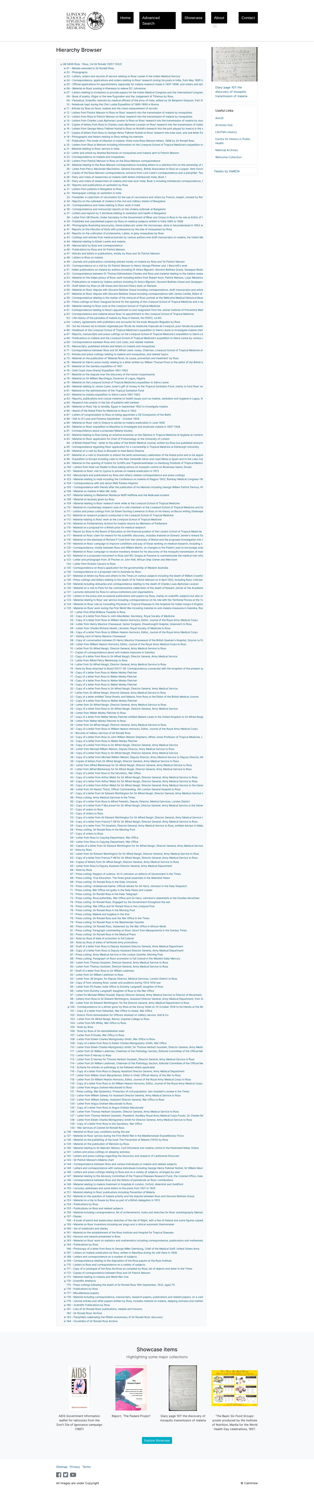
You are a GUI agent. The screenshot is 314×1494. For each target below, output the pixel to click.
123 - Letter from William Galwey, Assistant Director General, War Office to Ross (117, 1099)
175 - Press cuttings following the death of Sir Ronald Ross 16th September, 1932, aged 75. (121, 1284)
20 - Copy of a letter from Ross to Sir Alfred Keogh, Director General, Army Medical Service (124, 688)
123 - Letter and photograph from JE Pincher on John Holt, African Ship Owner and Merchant (122, 559)
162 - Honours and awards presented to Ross (93, 1236)
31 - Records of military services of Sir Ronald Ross (100, 732)
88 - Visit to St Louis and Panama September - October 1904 (103, 418)
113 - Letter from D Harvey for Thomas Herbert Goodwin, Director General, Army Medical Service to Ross (132, 1059)
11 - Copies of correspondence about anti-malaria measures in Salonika (112, 652)
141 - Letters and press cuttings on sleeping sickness (98, 1151)
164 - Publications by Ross (82, 1244)
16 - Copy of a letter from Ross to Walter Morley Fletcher (103, 672)
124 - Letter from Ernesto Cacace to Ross (91, 563)
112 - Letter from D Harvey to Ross (90, 1055)
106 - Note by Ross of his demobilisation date (97, 1030)
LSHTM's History (226, 132)
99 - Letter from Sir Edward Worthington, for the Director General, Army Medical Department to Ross (129, 1002)
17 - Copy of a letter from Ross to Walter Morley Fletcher (103, 676)
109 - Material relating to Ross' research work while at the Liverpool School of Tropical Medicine (123, 503)
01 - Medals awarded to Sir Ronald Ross (90, 68)
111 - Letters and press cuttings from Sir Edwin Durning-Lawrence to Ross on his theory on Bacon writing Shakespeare (137, 511)
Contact (248, 18)
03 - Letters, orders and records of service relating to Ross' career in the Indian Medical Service (123, 76)
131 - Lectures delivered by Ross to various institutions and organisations (110, 591)
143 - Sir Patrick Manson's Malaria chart (90, 1159)
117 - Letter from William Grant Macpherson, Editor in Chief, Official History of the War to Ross (125, 1075)
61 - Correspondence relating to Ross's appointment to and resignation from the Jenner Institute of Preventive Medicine (138, 309)
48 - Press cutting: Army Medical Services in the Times (102, 797)
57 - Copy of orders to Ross (86, 833)
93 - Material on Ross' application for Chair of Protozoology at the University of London (118, 438)
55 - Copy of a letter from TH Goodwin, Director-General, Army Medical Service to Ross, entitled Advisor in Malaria (138, 825)
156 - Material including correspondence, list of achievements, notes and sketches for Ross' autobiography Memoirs (135, 1212)
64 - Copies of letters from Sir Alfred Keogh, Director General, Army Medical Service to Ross (124, 861)
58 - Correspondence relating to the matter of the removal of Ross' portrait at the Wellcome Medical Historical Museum (137, 297)
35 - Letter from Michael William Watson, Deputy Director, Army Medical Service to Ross (122, 748)
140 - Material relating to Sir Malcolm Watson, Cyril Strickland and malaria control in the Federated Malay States (133, 1147)
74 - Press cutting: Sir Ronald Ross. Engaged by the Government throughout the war (120, 902)
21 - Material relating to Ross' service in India (93, 148)
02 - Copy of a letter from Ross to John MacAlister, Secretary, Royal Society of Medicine (122, 616)
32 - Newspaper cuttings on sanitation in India (94, 192)
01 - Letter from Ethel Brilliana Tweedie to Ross (97, 612)
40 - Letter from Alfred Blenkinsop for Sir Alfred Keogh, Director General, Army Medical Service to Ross (131, 765)
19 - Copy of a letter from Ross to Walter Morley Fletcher (103, 684)
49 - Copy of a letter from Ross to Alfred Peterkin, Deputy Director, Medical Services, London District (130, 801)
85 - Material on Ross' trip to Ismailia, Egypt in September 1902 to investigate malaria (117, 406)
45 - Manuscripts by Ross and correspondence (94, 245)
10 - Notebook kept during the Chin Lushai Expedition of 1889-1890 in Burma (113, 104)
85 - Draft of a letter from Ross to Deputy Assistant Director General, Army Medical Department (126, 946)
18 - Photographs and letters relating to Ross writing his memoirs (105, 136)
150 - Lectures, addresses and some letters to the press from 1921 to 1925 (111, 1188)
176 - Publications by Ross (82, 1288)
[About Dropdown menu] (215, 25)
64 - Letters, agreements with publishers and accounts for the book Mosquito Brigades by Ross (123, 321)
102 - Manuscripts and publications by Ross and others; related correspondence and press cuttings (126, 475)
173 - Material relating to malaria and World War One (97, 1276)
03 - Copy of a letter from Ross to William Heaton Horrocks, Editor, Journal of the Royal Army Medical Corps (134, 620)
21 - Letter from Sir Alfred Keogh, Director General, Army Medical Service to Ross (118, 692)
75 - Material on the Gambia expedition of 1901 (94, 366)
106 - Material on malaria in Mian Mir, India (91, 491)
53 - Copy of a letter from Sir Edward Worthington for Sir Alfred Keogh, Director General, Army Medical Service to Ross (140, 817)
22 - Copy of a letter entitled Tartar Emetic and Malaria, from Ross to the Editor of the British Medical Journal (134, 696)
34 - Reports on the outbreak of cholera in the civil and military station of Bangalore (116, 201)
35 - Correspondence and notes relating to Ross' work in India (103, 205)
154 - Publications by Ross (82, 1204)
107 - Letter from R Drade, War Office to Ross (97, 1035)
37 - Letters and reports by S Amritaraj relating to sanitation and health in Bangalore (116, 213)
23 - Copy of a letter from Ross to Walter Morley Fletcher (103, 700)
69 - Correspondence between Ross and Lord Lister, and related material (110, 342)
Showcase (193, 18)
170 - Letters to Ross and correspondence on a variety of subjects (106, 1264)
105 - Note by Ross (81, 1026)
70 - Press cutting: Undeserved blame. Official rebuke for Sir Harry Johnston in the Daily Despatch (128, 886)
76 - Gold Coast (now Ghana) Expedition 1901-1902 (97, 370)
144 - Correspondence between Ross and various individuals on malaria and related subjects (122, 1164)
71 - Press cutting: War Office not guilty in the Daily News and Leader (111, 890)
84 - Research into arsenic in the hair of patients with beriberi (103, 402)
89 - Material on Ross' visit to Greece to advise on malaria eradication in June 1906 (116, 422)
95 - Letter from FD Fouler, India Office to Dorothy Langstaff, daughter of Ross (116, 986)
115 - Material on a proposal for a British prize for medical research (106, 527)
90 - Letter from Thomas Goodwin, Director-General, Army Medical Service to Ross (119, 966)
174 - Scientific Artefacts (81, 1280)
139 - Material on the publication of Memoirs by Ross (98, 1143)
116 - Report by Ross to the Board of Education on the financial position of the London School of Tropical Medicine (134, 531)
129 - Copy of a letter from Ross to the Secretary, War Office (106, 1123)
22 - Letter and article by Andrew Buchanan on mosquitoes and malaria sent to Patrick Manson (123, 152)
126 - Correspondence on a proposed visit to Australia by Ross (104, 571)
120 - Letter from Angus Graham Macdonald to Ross (101, 1087)
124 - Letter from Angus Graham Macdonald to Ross (101, 1103)
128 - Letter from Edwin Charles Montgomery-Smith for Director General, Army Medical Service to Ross (131, 1119)
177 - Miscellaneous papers (83, 1292)
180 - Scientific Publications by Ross (88, 1304)
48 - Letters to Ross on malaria (85, 257)
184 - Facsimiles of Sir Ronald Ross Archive (92, 1321)
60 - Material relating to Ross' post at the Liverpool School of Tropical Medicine (113, 305)
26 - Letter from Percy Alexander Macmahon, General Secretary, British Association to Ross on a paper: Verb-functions (137, 168)
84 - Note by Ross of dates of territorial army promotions (104, 942)
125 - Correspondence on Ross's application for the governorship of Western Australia (117, 567)
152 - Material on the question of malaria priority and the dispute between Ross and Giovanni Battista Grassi (130, 1196)
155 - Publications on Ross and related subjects (95, 1208)
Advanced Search (151, 20)
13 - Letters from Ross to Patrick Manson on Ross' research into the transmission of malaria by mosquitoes (129, 116)
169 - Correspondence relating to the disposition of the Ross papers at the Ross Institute (119, 1260)
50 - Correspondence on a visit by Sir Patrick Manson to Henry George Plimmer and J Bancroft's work (127, 265)
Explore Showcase (157, 1440)
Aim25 (219, 118)
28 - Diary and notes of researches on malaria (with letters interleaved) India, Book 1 (116, 176)
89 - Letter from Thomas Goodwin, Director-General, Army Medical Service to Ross (119, 962)
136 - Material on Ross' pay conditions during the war (98, 1131)
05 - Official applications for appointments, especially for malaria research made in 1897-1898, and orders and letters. (137, 84)
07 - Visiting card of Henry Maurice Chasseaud (98, 636)
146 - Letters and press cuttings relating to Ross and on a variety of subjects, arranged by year (123, 1172)
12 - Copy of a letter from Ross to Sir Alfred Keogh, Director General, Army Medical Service (123, 656)
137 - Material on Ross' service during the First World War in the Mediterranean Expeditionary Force (125, 1135)
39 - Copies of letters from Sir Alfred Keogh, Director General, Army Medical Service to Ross (124, 761)
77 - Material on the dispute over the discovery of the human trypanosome (111, 374)
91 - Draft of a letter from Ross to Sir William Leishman (102, 970)
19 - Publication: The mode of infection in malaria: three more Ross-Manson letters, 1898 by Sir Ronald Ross (130, 140)
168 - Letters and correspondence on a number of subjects (102, 1256)
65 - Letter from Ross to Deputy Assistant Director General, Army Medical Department (121, 865)
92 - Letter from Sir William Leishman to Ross (96, 974)
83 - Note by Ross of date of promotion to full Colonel (102, 938)
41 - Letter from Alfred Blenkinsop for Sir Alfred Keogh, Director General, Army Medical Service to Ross (131, 769)
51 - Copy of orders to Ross (86, 809)
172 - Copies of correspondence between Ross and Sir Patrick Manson (108, 1272)
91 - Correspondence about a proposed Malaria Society (100, 430)
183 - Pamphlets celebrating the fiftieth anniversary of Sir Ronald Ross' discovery (115, 1317)
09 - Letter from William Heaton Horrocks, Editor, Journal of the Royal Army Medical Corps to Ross (128, 644)
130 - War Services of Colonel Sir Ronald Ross (97, 1127)
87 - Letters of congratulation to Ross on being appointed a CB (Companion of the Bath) (119, 414)
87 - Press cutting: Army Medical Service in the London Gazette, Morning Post (116, 954)
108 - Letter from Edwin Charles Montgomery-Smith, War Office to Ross (112, 1039)
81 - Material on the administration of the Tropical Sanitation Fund (105, 390)
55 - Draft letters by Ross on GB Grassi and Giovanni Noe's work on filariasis (111, 285)
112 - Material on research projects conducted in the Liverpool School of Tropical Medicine (120, 515)
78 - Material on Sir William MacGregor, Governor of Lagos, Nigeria (106, 378)
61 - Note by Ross (81, 849)
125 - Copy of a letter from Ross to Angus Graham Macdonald (106, 1107)
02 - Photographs (77, 72)
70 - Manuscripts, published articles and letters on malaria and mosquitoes (111, 346)
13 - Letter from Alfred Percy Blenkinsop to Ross (98, 660)
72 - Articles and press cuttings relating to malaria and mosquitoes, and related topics (117, 354)
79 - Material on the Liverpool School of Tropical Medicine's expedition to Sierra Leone (118, 382)
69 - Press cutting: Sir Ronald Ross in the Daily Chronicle (103, 881)
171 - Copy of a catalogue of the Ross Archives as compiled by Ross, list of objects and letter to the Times (129, 1268)
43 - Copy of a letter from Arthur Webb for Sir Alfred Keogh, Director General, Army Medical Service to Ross (134, 777)
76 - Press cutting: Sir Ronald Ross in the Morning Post (102, 910)
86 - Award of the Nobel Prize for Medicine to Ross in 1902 (101, 410)
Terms (86, 1467)
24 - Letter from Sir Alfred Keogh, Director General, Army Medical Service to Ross (118, 704)
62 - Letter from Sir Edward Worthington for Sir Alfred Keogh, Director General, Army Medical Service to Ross (134, 853)
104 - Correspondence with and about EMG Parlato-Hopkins (102, 483)
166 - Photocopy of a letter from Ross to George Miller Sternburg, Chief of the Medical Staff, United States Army (133, 1248)
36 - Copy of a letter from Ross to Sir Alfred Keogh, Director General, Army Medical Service (124, 752)
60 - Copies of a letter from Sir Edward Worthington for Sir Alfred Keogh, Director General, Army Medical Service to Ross (141, 845)
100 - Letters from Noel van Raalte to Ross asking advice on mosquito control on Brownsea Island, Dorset (129, 466)
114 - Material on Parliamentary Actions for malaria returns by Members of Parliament (117, 523)
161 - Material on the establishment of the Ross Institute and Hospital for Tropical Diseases (120, 1232)
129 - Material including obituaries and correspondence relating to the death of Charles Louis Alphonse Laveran (133, 583)
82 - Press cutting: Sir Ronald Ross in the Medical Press (103, 934)
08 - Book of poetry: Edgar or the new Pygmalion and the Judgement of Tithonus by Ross (120, 96)
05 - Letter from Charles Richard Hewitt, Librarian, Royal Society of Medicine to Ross (120, 628)
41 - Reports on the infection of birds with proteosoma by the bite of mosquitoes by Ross (119, 229)
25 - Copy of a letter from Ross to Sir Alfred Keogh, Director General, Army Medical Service (124, 708)
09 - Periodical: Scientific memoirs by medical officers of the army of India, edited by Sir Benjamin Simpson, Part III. (135, 100)
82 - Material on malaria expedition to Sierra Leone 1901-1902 (103, 394)
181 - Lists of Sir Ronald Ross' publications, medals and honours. (105, 1308)
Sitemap (61, 1467)
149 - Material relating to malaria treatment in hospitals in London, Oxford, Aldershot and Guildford (125, 1184)
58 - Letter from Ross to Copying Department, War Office (104, 837)
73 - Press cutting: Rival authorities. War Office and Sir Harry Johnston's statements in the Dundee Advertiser (135, 898)
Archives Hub (224, 125)
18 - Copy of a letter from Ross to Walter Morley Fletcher (103, 680)
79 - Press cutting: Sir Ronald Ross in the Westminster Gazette (107, 922)
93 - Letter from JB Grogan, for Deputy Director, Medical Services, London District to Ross (123, 978)
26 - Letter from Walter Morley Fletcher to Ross (98, 712)
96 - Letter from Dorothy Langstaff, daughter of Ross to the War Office (112, 990)
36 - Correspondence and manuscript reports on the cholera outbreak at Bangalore (116, 209)
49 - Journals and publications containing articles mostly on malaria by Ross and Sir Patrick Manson (126, 261)
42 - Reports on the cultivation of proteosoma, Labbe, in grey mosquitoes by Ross (115, 233)
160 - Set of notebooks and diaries (87, 1228)
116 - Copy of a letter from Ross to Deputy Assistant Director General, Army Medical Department (127, 1071)
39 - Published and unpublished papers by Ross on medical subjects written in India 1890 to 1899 (125, 221)
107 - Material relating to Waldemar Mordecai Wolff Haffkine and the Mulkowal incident (118, 495)
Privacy (75, 1467)
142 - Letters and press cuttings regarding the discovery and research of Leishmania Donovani (123, 1155)
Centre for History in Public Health (232, 141)
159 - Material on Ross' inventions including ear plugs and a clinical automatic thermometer (120, 1224)
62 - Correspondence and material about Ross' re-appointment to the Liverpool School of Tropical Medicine (130, 313)
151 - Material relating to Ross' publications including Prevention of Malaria (111, 1192)
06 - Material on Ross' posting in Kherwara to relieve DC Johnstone (106, 88)
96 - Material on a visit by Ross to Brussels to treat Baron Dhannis (105, 450)
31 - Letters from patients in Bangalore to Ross (94, 188)
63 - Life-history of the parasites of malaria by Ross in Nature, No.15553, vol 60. (114, 317)
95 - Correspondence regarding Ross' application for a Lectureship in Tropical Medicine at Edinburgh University (133, 446)
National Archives (226, 150)
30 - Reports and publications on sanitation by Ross (97, 184)
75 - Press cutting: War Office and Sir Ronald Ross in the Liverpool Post (112, 906)
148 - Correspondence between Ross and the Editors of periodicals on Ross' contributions (120, 1180)
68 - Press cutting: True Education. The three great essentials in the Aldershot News (120, 877)
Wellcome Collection (228, 157)
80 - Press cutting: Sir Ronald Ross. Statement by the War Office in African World (118, 926)
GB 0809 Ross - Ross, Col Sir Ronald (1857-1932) (92, 64)
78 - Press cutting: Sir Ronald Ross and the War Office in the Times (109, 918)
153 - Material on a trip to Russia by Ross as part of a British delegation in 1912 (113, 1200)
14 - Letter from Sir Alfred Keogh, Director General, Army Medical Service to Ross (118, 664)
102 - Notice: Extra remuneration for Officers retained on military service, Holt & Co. (119, 1014)
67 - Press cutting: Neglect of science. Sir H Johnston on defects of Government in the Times (125, 873)
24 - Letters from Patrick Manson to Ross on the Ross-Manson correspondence (113, 160)
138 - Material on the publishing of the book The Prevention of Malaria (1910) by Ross (117, 1139)
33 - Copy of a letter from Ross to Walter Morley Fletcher (103, 740)
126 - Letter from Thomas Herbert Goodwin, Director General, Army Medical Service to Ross (124, 1111)
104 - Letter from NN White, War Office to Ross (98, 1022)
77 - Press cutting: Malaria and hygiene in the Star (100, 914)
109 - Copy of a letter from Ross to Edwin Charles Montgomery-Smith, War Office (118, 1043)
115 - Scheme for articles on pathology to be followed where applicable (112, 1067)
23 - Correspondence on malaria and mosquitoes (95, 156)
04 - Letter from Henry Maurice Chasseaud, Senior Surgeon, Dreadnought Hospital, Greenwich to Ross (131, 624)
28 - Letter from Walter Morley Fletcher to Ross (98, 720)
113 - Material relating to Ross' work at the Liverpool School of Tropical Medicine (114, 519)
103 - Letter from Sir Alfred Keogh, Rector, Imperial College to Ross (109, 1018)
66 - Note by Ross (81, 869)
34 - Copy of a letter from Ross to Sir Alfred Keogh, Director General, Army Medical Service (124, 744)
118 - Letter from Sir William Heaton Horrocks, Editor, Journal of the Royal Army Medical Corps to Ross (130, 1079)
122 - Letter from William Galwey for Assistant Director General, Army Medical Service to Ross (125, 1095)
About (219, 18)
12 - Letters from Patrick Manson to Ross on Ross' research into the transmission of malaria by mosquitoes (129, 112)
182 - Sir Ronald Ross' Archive (84, 1313)
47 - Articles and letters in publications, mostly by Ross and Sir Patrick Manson (113, 253)
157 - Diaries (74, 1216)
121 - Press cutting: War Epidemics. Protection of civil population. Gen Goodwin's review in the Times (129, 1091)
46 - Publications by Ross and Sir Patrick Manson (96, 249)
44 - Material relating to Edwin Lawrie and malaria (96, 241)
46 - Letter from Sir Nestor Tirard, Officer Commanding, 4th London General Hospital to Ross (125, 789)
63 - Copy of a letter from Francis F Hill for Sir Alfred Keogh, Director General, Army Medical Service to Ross (134, 857)
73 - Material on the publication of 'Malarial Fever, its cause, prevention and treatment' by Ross (123, 358)
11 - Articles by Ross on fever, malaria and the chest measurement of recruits (112, 108)
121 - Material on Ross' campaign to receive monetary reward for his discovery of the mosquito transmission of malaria (137, 551)
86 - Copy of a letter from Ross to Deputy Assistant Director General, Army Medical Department (127, 950)
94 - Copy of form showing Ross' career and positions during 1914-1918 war (115, 982)
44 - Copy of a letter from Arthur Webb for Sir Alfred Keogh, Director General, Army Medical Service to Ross (134, 781)
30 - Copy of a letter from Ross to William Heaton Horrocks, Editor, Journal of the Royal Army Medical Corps (134, 728)
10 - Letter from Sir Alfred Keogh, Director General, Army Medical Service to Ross (118, 648)
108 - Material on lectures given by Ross (90, 499)
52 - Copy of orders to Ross (86, 813)
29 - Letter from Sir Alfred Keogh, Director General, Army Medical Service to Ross (118, 724)
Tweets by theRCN (226, 171)
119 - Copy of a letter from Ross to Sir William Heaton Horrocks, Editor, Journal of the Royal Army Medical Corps (136, 1083)
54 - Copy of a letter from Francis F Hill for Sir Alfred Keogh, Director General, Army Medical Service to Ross (134, 821)
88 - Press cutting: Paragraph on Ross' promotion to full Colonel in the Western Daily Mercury (125, 958)
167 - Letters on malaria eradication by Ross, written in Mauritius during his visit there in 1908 (122, 1252)
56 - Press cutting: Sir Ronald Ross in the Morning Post (102, 829)
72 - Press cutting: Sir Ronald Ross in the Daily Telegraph (104, 894)
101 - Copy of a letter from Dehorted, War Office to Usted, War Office (111, 1010)
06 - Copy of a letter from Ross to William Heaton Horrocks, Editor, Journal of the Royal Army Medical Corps (134, 632)
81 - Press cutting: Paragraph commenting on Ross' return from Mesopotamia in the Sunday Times (128, 930)
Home (125, 18)
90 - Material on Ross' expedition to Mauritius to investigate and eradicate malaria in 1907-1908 (123, 426)
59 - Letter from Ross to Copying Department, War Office (104, 841)
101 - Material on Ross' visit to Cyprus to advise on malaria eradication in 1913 (113, 470)
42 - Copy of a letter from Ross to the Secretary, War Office (105, 773)
